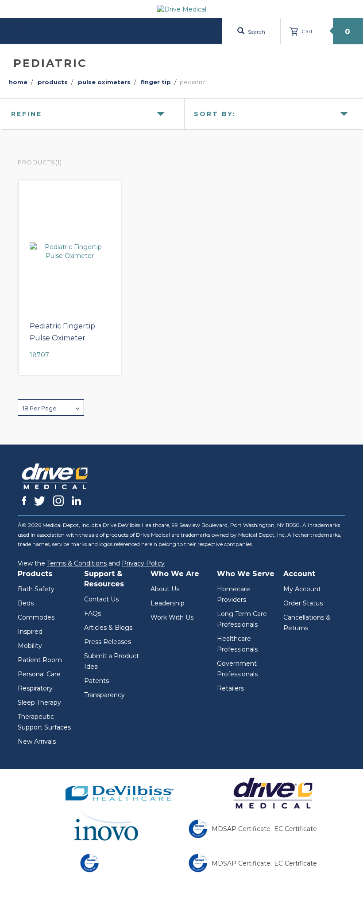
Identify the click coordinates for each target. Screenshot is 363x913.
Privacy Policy (143, 563)
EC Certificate (295, 829)
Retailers (230, 688)
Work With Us (172, 617)
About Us (165, 589)
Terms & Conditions (77, 563)
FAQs (92, 613)
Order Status (303, 603)
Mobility (30, 646)
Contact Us (101, 599)
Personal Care (39, 674)
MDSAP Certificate (241, 829)
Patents (96, 681)
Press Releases (107, 642)
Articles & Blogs (108, 628)
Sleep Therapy (39, 702)
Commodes (36, 617)
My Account (302, 589)
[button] (51, 407)
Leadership (168, 603)
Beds (26, 603)
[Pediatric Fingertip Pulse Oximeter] (70, 251)
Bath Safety (36, 589)
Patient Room (40, 660)
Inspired (30, 632)
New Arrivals (37, 741)
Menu (34, 30)
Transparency (104, 695)
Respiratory (35, 688)
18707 (39, 355)
